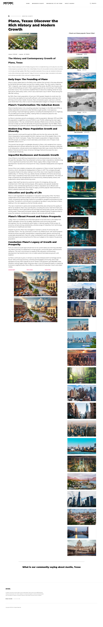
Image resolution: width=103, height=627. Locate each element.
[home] (11, 3)
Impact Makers (69, 3)
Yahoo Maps (30, 269)
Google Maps (11, 269)
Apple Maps (48, 269)
